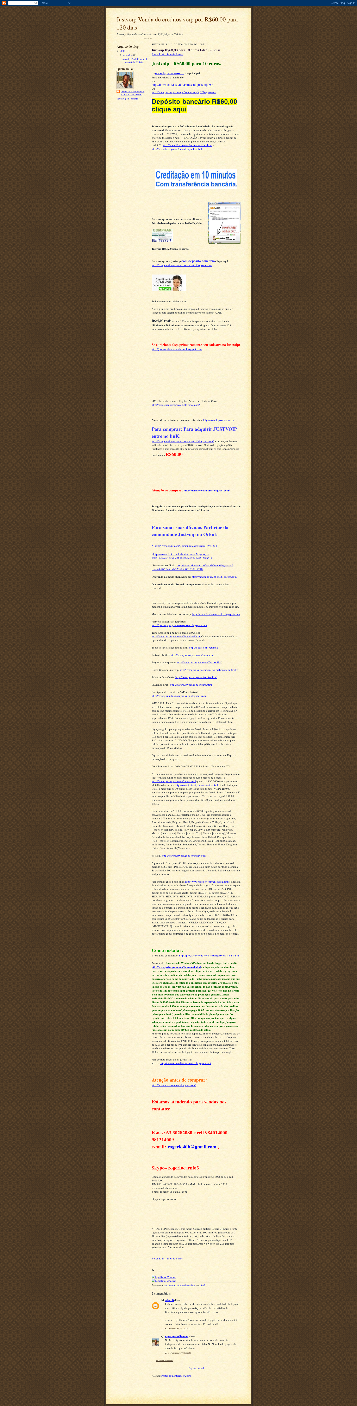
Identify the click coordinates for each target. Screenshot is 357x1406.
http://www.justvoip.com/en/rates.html (192, 655)
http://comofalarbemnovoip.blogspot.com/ (216, 614)
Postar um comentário (164, 1360)
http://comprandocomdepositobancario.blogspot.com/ (182, 265)
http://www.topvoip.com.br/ (218, 420)
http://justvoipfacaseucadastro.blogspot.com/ (177, 349)
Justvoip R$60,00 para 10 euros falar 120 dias (134, 60)
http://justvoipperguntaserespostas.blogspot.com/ (179, 625)
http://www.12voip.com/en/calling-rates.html (177, 149)
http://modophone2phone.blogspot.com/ (214, 577)
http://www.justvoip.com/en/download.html (176, 636)
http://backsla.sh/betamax (203, 647)
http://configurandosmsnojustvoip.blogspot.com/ (179, 696)
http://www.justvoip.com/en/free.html (196, 677)
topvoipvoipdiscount (176, 1336)
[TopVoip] (162, 241)
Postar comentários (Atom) (176, 1376)
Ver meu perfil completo (128, 98)
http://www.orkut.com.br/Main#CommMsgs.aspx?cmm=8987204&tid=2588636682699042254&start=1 (182, 556)
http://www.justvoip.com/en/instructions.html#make (209, 670)
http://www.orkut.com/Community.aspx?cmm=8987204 (186, 546)
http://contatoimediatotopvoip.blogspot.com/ (185, 1063)
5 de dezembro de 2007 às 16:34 (177, 1328)
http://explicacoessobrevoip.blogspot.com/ (176, 405)
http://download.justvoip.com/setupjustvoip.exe (182, 84)
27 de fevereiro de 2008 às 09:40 (178, 1353)
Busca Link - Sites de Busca (167, 54)
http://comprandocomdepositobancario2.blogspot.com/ (183, 441)
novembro (128, 54)
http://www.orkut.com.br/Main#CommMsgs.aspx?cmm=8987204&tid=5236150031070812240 (192, 567)
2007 (123, 50)
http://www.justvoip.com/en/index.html (174, 781)
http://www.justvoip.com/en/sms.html (191, 684)
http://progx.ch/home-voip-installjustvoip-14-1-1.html (209, 955)
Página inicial (196, 1368)
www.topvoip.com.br (169, 73)
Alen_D (169, 1300)
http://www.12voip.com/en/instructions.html (187, 145)
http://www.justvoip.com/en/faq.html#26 (199, 662)
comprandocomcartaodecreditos (132, 93)
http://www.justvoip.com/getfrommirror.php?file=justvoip (184, 92)
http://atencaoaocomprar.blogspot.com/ (207, 490)
